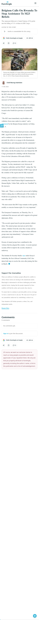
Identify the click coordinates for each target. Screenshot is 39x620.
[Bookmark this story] (9, 43)
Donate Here (5, 308)
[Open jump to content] (2, 126)
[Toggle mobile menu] (35, 3)
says (24, 255)
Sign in (5, 333)
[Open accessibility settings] (35, 616)
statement (5, 124)
